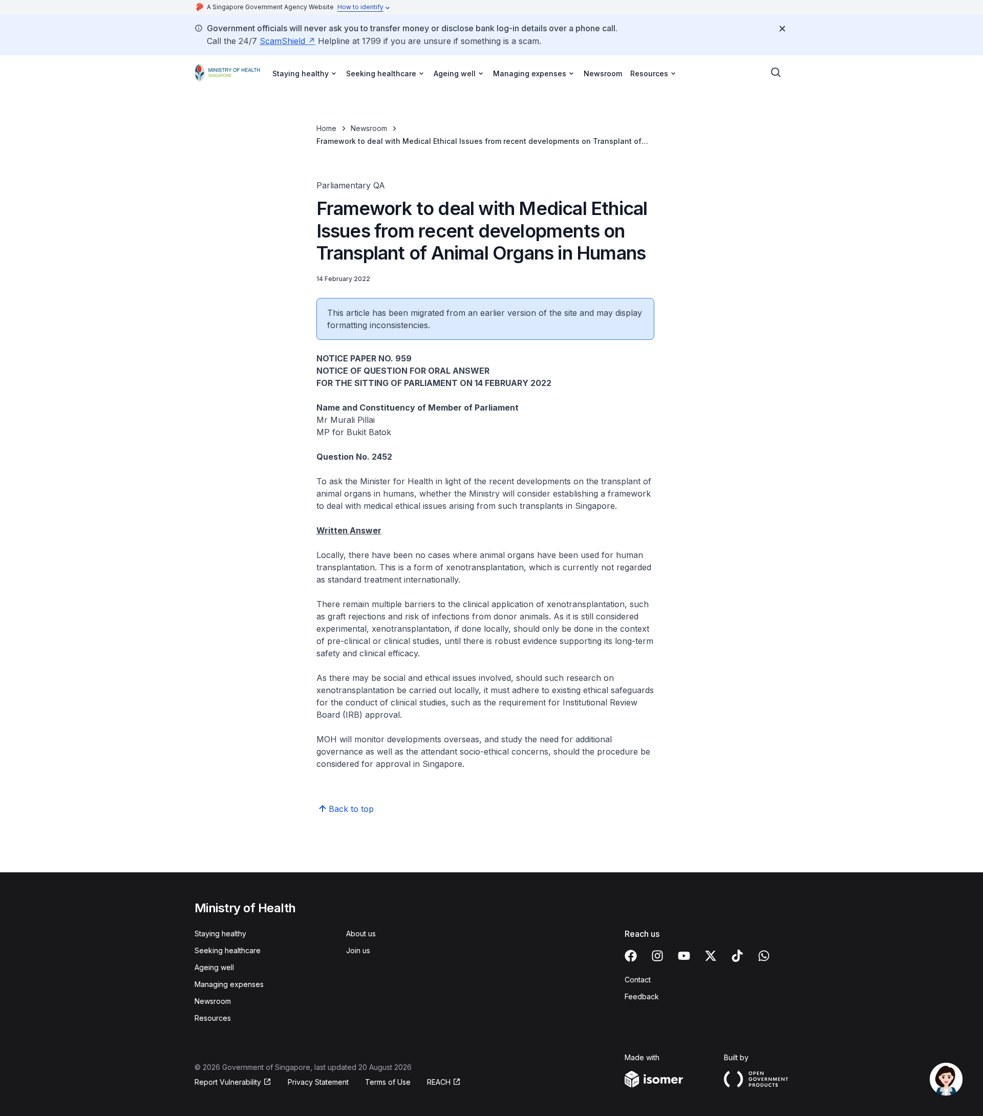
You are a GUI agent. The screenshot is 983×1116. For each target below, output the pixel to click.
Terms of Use (388, 1082)
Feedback (642, 996)
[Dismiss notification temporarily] (782, 28)
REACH (439, 1082)
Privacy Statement (318, 1082)
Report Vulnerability (228, 1082)
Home (326, 128)
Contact (638, 979)
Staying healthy (220, 933)
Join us (358, 950)
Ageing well (214, 967)
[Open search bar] (776, 72)
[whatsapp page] (764, 956)
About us (361, 933)
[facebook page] (631, 956)
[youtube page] (684, 956)
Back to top (351, 809)
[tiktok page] (737, 956)
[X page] (710, 956)
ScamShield (282, 41)
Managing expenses (229, 984)
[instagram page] (657, 956)
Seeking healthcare (228, 950)
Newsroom (603, 73)
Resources (213, 1018)
